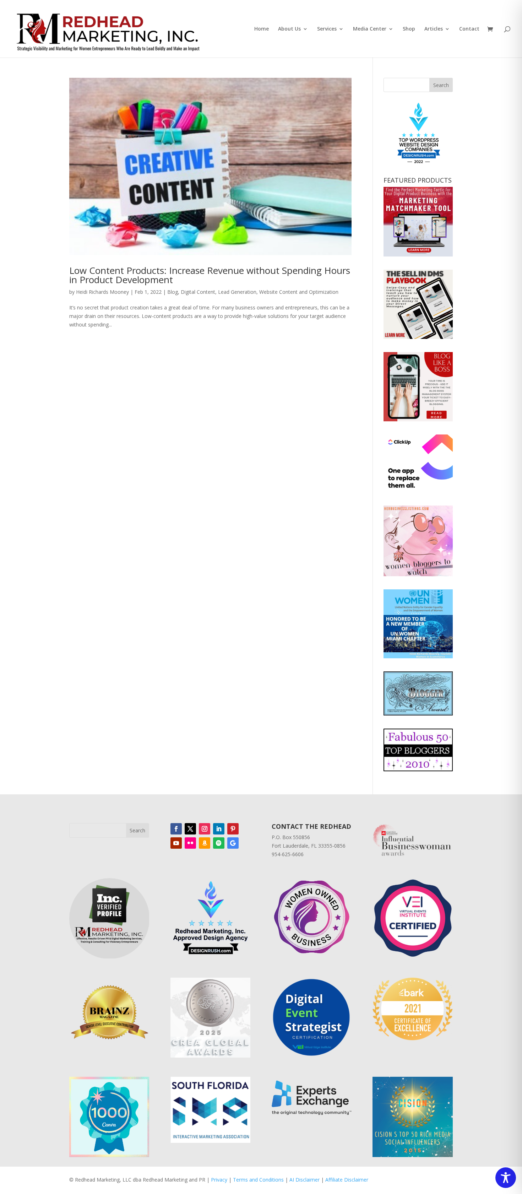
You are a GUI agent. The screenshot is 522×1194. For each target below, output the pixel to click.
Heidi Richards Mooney (102, 291)
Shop (409, 29)
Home (261, 29)
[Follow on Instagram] (204, 828)
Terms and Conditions (258, 1179)
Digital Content (198, 291)
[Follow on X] (190, 828)
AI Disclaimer (304, 1179)
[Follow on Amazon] (204, 843)
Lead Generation (237, 291)
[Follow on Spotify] (218, 843)
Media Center (369, 29)
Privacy (219, 1179)
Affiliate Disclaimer (346, 1179)
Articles (433, 29)
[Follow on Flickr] (190, 843)
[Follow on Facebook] (176, 828)
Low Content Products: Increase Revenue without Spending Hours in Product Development (209, 275)
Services (327, 29)
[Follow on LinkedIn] (218, 828)
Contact (469, 29)
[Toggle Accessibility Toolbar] (506, 1178)
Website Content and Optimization (298, 291)
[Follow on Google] (233, 843)
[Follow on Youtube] (176, 843)
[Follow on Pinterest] (233, 828)
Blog (172, 291)
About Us (289, 29)
